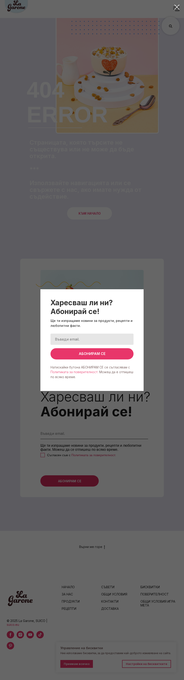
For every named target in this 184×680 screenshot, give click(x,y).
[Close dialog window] (177, 7)
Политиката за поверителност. (74, 372)
